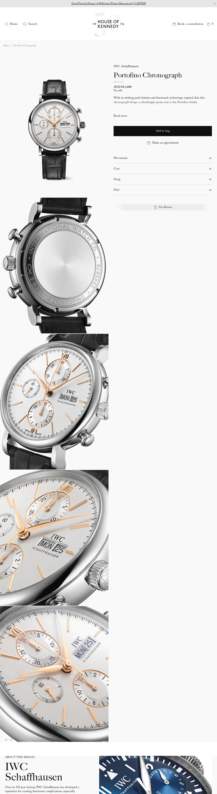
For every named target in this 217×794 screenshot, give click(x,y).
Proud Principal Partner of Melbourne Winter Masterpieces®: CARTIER (108, 3)
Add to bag (163, 131)
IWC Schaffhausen (126, 66)
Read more (120, 116)
